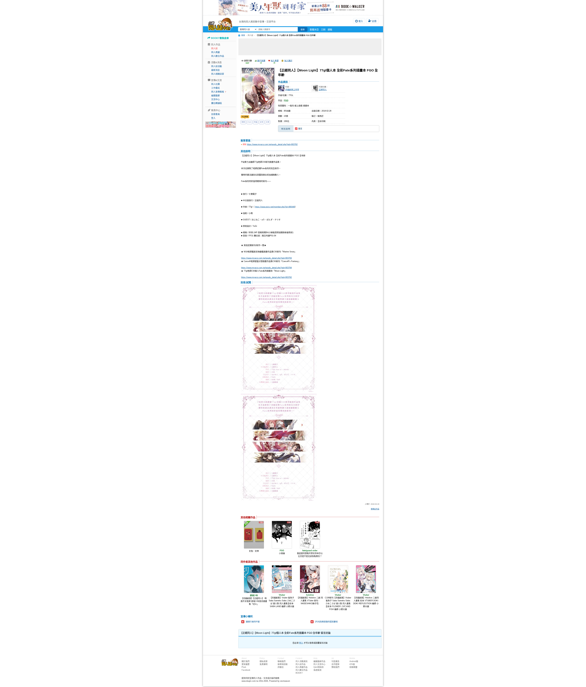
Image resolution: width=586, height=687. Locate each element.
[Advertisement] (309, 47)
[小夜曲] (282, 535)
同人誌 (214, 48)
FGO (249, 122)
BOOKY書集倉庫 (220, 38)
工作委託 (215, 88)
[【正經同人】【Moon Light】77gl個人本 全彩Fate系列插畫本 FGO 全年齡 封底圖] (279, 338)
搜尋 (303, 29)
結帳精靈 (353, 667)
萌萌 (243, 122)
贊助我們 (335, 667)
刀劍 (323, 29)
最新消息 (215, 70)
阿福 (255, 122)
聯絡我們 (282, 661)
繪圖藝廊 (215, 95)
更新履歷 (246, 664)
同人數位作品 (217, 56)
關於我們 (246, 661)
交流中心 (215, 99)
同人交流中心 (319, 664)
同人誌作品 (301, 664)
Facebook (246, 670)
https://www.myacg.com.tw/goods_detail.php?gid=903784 (266, 268)
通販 (330, 29)
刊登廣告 (335, 661)
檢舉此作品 (375, 509)
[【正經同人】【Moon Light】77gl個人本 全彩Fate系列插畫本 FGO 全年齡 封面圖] (258, 91)
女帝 (261, 122)
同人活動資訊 (301, 661)
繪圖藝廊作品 (319, 661)
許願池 (281, 667)
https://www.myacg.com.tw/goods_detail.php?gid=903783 (266, 258)
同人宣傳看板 (217, 91)
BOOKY (299, 673)
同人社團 (215, 84)
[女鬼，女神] (254, 535)
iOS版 (352, 664)
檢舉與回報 (283, 664)
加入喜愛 (275, 61)
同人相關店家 (217, 74)
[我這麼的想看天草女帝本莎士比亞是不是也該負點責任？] (310, 535)
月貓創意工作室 (292, 89)
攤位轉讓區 (216, 103)
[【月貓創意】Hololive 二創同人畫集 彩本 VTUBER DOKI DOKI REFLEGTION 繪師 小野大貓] (366, 579)
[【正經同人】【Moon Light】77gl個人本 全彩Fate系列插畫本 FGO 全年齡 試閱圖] (279, 447)
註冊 (374, 21)
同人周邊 (215, 52)
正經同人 (323, 89)
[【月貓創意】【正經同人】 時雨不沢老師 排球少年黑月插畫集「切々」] (254, 579)
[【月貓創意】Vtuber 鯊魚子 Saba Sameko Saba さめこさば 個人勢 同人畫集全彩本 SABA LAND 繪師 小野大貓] (282, 579)
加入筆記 (288, 61)
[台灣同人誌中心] (220, 23)
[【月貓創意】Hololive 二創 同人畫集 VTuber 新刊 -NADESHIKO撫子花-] (310, 579)
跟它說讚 (261, 61)
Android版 (353, 661)
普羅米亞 (314, 29)
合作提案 (335, 664)
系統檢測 (317, 670)
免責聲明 (264, 664)
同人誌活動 (216, 66)
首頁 (243, 35)
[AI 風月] (220, 126)
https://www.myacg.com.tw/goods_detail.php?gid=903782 (272, 144)
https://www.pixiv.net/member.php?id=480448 (275, 207)
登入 (360, 21)
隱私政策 (264, 661)
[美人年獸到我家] (293, 7)
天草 (267, 122)
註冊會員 (215, 114)
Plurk (244, 667)
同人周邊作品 (301, 667)
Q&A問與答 (318, 667)
